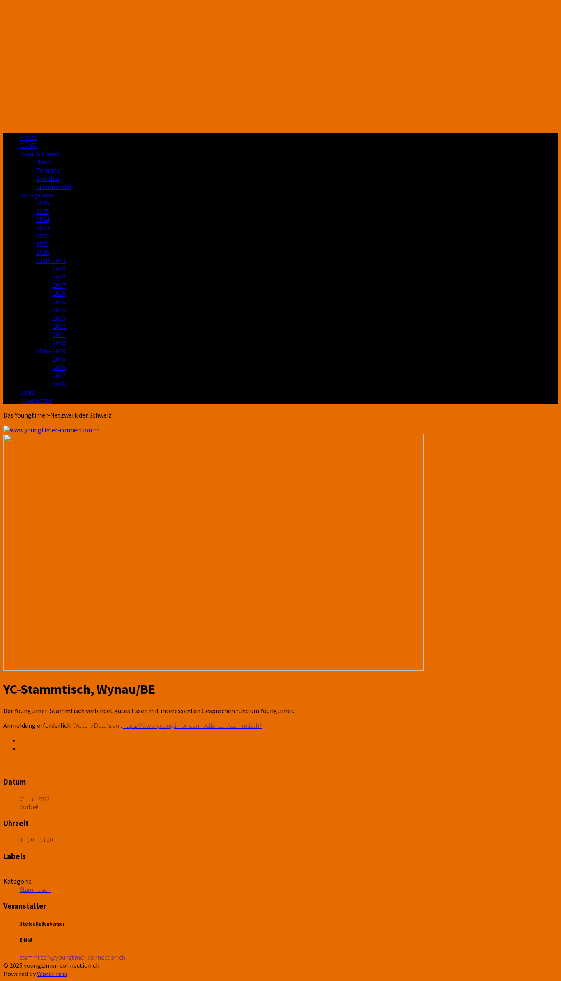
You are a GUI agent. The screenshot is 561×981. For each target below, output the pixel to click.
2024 (42, 219)
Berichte (48, 178)
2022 (42, 236)
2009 (59, 359)
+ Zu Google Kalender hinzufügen (63, 740)
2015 (59, 302)
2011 (59, 334)
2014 (59, 310)
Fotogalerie (36, 195)
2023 (42, 228)
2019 (59, 269)
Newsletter (36, 400)
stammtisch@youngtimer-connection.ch (72, 957)
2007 (59, 376)
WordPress (52, 973)
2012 (59, 326)
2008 (59, 367)
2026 (42, 203)
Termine (48, 170)
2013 (59, 318)
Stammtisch (53, 186)
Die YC (28, 145)
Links (27, 392)
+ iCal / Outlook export (48, 748)
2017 (59, 285)
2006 (59, 384)
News (43, 162)
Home (28, 137)
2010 (59, 343)
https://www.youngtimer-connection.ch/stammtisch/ (192, 725)
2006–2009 (51, 351)
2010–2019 (51, 260)
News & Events (40, 154)
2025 (42, 211)
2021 (42, 244)
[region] (280, 65)
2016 (59, 293)
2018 (59, 277)
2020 (42, 252)
